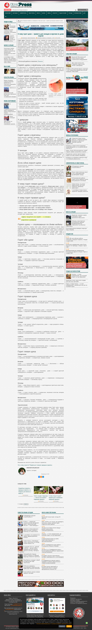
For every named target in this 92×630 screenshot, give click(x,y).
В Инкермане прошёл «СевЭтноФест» (29, 516)
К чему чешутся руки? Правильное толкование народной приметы (55, 497)
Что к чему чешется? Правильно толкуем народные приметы (35, 465)
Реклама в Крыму (75, 600)
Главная (21, 20)
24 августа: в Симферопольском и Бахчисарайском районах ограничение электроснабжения (52, 551)
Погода (70, 13)
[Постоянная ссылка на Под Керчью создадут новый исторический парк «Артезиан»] (20, 564)
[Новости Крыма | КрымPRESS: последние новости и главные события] (18, 7)
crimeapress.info (9, 609)
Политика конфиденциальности (78, 601)
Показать (40, 61)
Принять (69, 626)
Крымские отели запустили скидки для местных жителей (76, 281)
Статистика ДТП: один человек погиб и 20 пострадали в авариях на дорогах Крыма (76, 91)
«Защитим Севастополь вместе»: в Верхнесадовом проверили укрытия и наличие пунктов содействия (76, 141)
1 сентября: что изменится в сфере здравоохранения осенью (32, 536)
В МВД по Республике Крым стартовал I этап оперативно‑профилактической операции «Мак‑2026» (77, 70)
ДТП (84, 13)
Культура (55, 13)
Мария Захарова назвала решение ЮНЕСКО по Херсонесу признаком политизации (10, 83)
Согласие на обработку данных (78, 603)
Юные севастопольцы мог (20, 10)
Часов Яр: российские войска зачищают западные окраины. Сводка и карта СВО (76, 240)
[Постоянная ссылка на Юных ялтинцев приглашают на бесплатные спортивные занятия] (6, 120)
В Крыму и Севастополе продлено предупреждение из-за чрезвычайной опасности (76, 147)
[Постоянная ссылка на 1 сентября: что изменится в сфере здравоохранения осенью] (20, 539)
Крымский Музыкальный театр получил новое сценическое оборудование (79, 58)
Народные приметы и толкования (30, 20)
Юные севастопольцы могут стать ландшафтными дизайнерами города (80, 173)
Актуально (15, 13)
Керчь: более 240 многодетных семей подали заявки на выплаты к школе (76, 151)
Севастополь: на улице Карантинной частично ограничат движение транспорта (78, 186)
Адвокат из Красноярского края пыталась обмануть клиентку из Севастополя (31, 530)
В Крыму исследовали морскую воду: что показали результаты (76, 158)
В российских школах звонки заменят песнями (32, 572)
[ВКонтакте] (39, 477)
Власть (38, 13)
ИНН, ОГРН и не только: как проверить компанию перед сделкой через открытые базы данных (53, 523)
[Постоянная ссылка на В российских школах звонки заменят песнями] (20, 576)
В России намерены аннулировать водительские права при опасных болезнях (32, 567)
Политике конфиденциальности (43, 623)
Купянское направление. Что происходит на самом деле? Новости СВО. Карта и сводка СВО (76, 265)
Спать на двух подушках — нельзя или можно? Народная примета (41, 497)
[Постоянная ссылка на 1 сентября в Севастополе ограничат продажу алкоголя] (68, 194)
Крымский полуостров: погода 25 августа (51, 517)
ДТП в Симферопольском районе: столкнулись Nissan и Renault (51, 545)
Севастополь (32, 13)
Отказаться (62, 626)
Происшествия (77, 13)
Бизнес (43, 13)
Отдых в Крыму (62, 13)
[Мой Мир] (43, 477)
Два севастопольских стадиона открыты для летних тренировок (78, 64)
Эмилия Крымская (31, 37)
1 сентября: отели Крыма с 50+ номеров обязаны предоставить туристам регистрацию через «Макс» (10, 59)
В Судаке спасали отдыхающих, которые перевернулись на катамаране (53, 556)
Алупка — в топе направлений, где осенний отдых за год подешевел (51, 534)
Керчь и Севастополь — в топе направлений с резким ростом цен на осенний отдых (76, 285)
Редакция (72, 598)
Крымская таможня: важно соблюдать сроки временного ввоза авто (79, 216)
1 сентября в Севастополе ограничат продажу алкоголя (80, 190)
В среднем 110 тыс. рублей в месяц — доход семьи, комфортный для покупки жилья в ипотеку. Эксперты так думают (28, 549)
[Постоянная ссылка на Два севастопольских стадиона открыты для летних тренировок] (68, 67)
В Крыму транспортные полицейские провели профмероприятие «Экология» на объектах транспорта (75, 223)
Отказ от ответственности (77, 602)
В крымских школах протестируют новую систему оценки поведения (75, 154)
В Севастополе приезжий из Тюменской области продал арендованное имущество (50, 568)
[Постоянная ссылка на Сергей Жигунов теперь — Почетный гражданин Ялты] (6, 39)
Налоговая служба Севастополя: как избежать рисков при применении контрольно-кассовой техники (9, 51)
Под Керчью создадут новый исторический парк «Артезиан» (32, 561)
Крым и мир (8, 13)
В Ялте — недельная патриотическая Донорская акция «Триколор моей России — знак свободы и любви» (28, 524)
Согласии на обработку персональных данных (61, 623)
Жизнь (49, 13)
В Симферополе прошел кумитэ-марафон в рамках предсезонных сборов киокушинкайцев (51, 562)
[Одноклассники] (41, 477)
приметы (26, 504)
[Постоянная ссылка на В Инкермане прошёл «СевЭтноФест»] (20, 519)
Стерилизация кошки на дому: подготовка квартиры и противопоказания (50, 540)
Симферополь (23, 13)
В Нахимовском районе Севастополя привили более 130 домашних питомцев (80, 179)
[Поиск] (87, 10)
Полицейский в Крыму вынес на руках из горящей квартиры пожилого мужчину (32, 555)
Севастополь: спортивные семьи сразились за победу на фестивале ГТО (31, 542)
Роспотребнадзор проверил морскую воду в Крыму (74, 207)
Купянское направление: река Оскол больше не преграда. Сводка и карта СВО (76, 246)
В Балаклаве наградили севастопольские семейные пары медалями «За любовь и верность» (10, 29)
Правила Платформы (76, 599)
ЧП (5, 16)
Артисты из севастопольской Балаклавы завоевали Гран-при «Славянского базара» (10, 92)
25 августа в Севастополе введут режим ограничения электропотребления (51, 529)
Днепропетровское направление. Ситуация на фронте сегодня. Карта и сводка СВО (77, 252)
